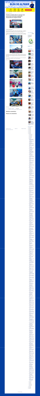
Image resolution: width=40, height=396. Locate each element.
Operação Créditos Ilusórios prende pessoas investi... (31, 293)
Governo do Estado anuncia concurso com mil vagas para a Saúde (32, 115)
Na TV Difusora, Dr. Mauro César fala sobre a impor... (31, 359)
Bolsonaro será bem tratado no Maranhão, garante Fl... (31, 191)
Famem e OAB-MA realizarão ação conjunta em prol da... (31, 215)
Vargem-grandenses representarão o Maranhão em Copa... (31, 344)
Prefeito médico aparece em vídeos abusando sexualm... (31, 342)
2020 (29, 132)
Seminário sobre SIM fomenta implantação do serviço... (31, 140)
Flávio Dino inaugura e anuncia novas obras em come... (31, 363)
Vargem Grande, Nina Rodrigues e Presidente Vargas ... (31, 300)
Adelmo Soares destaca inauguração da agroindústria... (31, 198)
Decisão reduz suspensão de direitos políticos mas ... (31, 262)
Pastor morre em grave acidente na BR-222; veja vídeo (32, 58)
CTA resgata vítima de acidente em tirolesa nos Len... (31, 355)
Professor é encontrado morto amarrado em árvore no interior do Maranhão (31, 96)
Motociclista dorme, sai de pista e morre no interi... (31, 166)
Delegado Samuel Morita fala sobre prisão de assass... (31, 281)
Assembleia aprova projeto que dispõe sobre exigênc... (31, 325)
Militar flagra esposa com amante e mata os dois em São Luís (32, 88)
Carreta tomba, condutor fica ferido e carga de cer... (31, 317)
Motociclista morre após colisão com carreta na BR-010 (31, 289)
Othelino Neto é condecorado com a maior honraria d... (31, 366)
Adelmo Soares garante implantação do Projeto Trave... (31, 302)
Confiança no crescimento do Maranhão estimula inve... (31, 274)
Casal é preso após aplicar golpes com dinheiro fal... (31, 285)
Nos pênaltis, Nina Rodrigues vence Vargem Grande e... (31, 179)
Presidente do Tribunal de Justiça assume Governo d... (31, 234)
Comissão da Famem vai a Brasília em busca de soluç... (31, 157)
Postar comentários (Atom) (10, 129)
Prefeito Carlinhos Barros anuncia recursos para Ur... (31, 370)
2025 (29, 128)
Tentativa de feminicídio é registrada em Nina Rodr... (31, 177)
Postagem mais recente (8, 128)
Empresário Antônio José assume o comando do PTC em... (31, 304)
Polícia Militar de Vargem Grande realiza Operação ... (31, 141)
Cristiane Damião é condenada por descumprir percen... (31, 170)
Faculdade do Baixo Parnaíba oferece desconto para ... (31, 200)
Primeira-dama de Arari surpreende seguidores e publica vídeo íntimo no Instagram (31, 103)
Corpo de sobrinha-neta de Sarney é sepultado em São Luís (32, 112)
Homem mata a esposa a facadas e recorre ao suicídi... (31, 160)
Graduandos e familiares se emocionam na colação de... (31, 162)
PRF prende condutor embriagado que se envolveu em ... (31, 253)
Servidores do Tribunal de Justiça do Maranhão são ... (31, 349)
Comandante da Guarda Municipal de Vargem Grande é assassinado (31, 118)
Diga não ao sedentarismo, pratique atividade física (31, 259)
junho (29, 381)
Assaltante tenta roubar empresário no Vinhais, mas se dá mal (32, 64)
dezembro (30, 134)
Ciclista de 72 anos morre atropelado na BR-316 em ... (31, 278)
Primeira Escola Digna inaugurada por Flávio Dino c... (31, 336)
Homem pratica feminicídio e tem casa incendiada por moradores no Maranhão (31, 79)
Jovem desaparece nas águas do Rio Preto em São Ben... (31, 357)
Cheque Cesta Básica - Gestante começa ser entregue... (31, 287)
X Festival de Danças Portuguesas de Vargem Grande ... (31, 272)
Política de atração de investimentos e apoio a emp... (31, 189)
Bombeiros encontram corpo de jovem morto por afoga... (31, 346)
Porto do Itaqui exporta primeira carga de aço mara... (31, 192)
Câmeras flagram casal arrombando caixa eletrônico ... (31, 153)
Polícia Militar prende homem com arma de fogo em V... (31, 225)
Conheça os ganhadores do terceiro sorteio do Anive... (31, 237)
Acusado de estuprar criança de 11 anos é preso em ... (31, 368)
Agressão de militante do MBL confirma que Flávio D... (31, 230)
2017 (29, 387)
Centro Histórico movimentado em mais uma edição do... (31, 239)
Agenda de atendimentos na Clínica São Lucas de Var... (31, 340)
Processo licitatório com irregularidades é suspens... (31, 247)
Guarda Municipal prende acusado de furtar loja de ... (31, 227)
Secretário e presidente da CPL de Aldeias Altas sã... (31, 329)
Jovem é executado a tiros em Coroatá (32, 61)
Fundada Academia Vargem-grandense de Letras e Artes (31, 319)
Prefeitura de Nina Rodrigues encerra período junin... (31, 330)
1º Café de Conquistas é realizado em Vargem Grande (31, 219)
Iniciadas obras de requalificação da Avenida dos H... (31, 209)
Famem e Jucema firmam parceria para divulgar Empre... (31, 235)
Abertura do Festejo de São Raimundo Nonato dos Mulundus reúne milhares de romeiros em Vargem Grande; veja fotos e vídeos (31, 68)
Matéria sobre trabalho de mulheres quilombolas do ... (31, 276)
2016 (29, 388)
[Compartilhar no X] (17, 108)
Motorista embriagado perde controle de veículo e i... (31, 257)
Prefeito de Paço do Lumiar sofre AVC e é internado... (31, 232)
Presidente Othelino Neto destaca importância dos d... (31, 310)
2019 (29, 133)
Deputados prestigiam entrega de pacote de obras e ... (31, 351)
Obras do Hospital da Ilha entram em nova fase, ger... (31, 266)
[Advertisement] (31, 22)
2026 (29, 127)
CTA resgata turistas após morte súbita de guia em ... (31, 361)
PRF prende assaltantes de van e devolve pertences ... (31, 194)
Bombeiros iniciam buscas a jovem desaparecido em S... (31, 353)
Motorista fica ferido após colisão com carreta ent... (31, 270)
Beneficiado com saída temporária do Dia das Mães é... (31, 204)
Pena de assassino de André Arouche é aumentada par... (31, 213)
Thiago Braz (18, 109)
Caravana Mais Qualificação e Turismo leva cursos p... (31, 147)
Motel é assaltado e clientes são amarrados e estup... (31, 221)
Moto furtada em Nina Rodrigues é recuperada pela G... (31, 315)
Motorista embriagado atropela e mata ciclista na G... (31, 291)
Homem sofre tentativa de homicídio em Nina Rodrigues (32, 51)
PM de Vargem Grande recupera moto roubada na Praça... (31, 338)
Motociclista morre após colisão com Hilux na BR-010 (31, 268)
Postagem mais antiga (23, 128)
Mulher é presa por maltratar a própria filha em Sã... (31, 196)
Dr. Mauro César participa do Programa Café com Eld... (31, 249)
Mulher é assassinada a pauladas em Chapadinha (32, 83)
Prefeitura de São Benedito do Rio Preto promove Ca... (31, 172)
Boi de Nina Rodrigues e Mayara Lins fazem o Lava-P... (31, 378)
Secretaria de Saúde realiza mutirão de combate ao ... (31, 332)
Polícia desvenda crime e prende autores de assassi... (31, 313)
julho (29, 138)
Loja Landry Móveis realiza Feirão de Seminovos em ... (31, 364)
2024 (29, 129)
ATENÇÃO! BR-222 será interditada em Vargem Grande (32, 72)
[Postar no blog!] (16, 108)
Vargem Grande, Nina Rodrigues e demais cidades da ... (31, 181)
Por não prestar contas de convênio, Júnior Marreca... (31, 298)
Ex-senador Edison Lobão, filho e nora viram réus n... (31, 223)
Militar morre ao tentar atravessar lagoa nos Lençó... (31, 168)
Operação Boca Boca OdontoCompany (31, 228)
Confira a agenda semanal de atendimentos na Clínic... (31, 243)
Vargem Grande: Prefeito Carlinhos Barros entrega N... (31, 174)
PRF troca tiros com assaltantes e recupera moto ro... (31, 255)
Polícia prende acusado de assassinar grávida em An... (31, 372)
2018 (29, 386)
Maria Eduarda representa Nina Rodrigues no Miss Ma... (31, 295)
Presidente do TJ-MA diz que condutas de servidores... (31, 347)
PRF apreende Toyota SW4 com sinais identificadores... (31, 206)
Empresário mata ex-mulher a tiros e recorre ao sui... (31, 164)
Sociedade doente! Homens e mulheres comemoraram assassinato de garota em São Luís (31, 92)
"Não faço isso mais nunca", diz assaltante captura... (31, 376)
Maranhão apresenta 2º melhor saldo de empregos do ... (31, 149)
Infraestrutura (15, 109)
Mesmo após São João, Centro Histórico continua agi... (31, 374)
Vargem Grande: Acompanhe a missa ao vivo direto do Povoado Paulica (31, 76)
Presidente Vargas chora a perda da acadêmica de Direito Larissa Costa (31, 100)
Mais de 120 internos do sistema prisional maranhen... (31, 245)
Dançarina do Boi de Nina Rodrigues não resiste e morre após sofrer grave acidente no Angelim (31, 54)
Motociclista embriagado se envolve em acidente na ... (31, 175)
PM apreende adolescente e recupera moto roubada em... (31, 261)
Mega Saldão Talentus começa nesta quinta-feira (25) (31, 251)
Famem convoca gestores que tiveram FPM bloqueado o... (31, 202)
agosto (29, 137)
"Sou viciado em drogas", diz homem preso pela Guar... (31, 211)
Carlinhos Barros (10, 109)
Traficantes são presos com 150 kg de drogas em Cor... (31, 306)
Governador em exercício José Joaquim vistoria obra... (31, 208)
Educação (13, 109)
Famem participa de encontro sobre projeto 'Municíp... (31, 334)
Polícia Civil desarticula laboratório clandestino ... (31, 185)
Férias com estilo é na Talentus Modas (31, 296)
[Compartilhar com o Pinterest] (18, 108)
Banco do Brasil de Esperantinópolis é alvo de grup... (31, 143)
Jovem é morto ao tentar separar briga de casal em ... (31, 187)
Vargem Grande (20, 109)
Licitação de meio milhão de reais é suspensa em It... (31, 308)
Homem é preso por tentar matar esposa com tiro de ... (31, 283)
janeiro (29, 385)
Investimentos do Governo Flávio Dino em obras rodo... (31, 155)
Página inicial (16, 128)
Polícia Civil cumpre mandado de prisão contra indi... (31, 217)
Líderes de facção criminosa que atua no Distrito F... (31, 264)
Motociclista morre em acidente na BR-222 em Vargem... (31, 158)
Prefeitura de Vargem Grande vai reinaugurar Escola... (31, 241)
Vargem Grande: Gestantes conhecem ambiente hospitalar (31, 151)
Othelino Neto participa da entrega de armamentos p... (31, 279)
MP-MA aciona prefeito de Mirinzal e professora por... (31, 145)
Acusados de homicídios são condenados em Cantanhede (31, 323)
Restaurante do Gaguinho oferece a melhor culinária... (31, 327)
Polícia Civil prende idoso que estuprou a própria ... (31, 321)
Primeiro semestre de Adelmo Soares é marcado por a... (31, 183)
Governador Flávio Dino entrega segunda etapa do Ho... (31, 312)
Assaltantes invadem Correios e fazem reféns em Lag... (31, 380)
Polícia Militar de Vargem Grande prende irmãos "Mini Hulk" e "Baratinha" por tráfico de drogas (31, 108)
